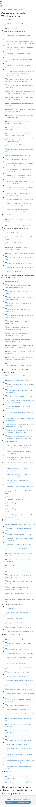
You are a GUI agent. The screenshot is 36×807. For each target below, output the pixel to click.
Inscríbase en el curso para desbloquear (18, 802)
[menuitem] (1, 4)
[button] (1, 1)
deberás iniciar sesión (23, 799)
